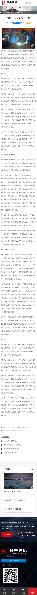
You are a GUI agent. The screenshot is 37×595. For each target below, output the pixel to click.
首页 (15, 12)
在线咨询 (15, 560)
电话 (13, 593)
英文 (30, 3)
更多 (32, 469)
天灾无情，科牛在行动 (10, 441)
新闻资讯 (21, 12)
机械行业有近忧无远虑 (10, 453)
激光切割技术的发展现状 (15, 430)
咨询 (23, 593)
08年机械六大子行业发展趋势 (17, 427)
